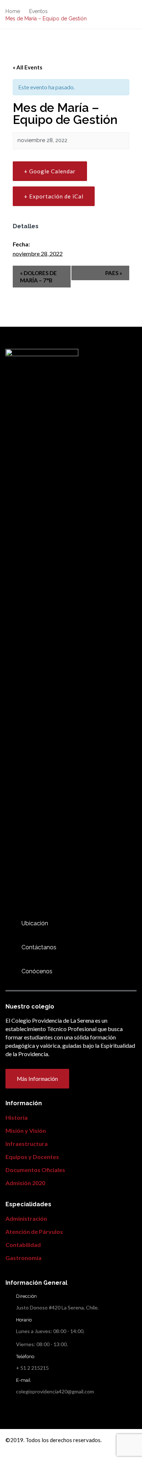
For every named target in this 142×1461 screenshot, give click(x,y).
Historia (16, 1117)
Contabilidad (23, 1244)
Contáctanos (38, 947)
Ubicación (34, 923)
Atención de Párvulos (34, 1231)
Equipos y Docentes (32, 1156)
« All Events (27, 67)
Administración (26, 1218)
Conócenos (36, 971)
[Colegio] (9, 971)
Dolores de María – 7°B (38, 276)
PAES (113, 273)
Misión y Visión (25, 1130)
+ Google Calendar (50, 171)
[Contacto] (9, 923)
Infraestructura (26, 1143)
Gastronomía (23, 1257)
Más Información (37, 1078)
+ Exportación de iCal (53, 196)
